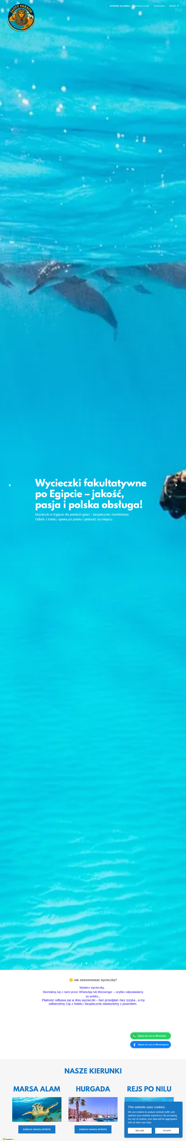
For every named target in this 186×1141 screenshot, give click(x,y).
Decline (140, 1131)
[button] (82, 963)
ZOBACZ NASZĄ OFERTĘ (37, 1129)
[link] (21, 5)
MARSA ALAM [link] (142, 6)
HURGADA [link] (159, 6)
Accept (167, 1131)
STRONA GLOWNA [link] (120, 6)
